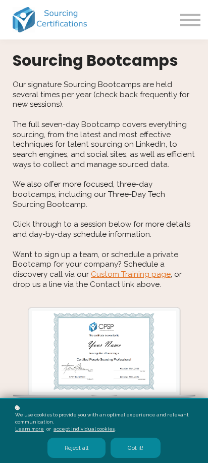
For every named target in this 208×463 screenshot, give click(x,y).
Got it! (135, 447)
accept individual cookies (84, 429)
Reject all (76, 447)
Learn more (29, 429)
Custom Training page (131, 274)
